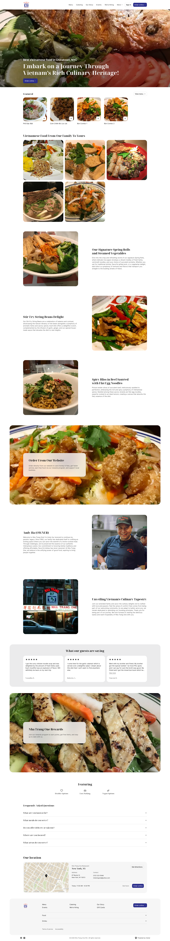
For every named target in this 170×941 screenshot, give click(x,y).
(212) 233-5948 (98, 876)
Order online (138, 886)
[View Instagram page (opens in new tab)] (24, 938)
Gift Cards (101, 907)
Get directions (137, 867)
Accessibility (59, 929)
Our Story (89, 5)
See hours (125, 886)
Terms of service (47, 929)
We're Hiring (109, 5)
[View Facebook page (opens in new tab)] (21, 938)
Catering (79, 5)
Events (99, 5)
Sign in (128, 5)
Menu (71, 5)
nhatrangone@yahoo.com (101, 878)
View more (112, 673)
